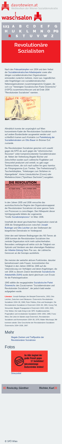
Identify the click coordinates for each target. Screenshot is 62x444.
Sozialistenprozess (20, 217)
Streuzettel (16, 373)
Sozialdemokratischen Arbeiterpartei (24, 72)
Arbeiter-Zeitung (15, 250)
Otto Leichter (24, 228)
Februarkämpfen (21, 69)
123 (6, 26)
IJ (13, 31)
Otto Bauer (30, 140)
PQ (56, 31)
